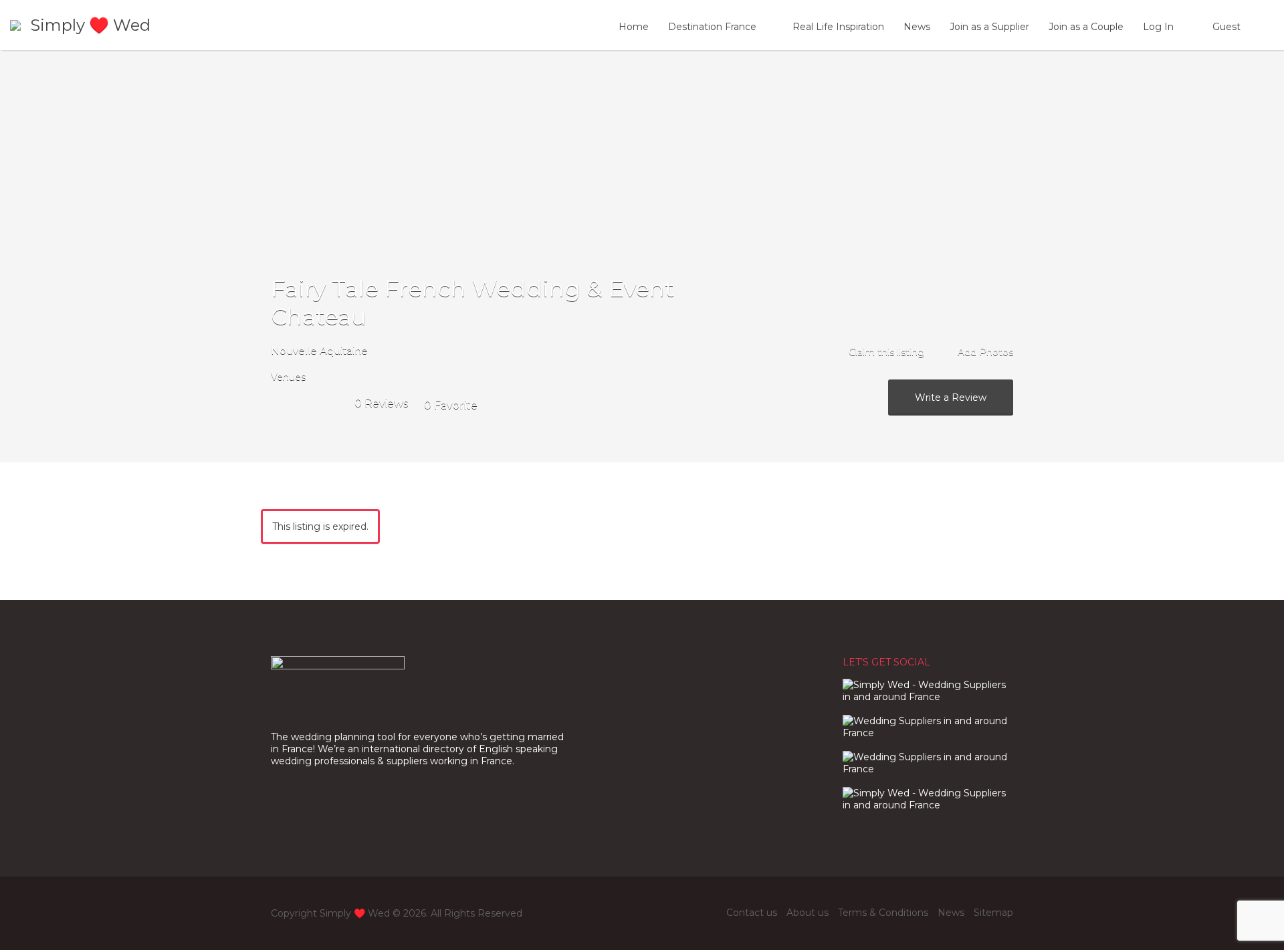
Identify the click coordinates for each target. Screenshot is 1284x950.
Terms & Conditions (883, 913)
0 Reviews (381, 403)
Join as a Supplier (989, 27)
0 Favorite (450, 405)
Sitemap (993, 913)
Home (634, 27)
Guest (1226, 27)
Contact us (751, 913)
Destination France (712, 27)
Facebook (666, 913)
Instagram (688, 913)
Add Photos (984, 352)
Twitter (710, 913)
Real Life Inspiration (838, 27)
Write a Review (950, 397)
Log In (1158, 27)
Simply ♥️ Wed (90, 25)
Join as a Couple (1086, 27)
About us (807, 913)
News (916, 27)
